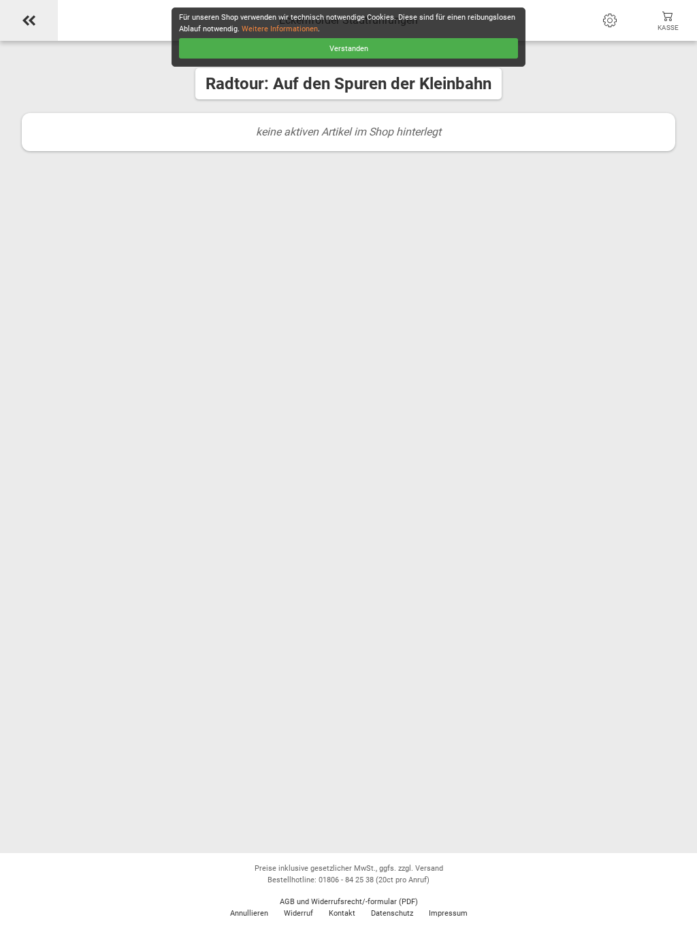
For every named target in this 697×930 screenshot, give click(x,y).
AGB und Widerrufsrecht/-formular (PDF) (349, 901)
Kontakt (342, 913)
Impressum (448, 913)
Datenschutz (392, 913)
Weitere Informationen (280, 29)
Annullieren (249, 913)
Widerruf (298, 913)
